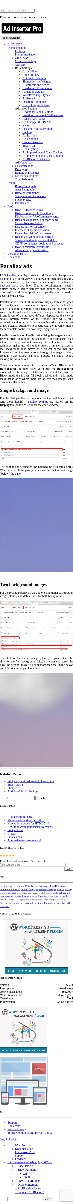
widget (69, 903)
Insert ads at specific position (32, 230)
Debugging (21, 169)
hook (2, 899)
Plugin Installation (25, 54)
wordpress (4, 906)
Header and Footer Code (37, 88)
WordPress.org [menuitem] (23, 1145)
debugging (64, 893)
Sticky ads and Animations (30, 196)
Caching (27, 132)
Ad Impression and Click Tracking (42, 152)
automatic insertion (10, 889)
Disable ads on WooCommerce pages (37, 216)
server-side (28, 903)
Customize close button (28, 223)
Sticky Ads (28, 145)
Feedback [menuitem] (20, 1158)
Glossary (20, 64)
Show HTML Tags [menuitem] (29, 1180)
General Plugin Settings (36, 105)
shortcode (48, 903)
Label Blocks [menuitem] (25, 1165)
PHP (61, 899)
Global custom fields (27, 176)
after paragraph (44, 886)
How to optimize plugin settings (34, 213)
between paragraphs (47, 889)
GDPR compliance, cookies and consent (39, 243)
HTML (14, 899)
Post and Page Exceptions (37, 128)
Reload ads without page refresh (34, 236)
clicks (2, 893)
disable (18, 896)
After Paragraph (24, 189)
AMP (54, 886)
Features (20, 51)
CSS (43, 892)
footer (47, 896)
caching (68, 889)
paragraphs (54, 899)
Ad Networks (23, 162)
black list (60, 889)
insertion (33, 900)
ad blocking (6, 886)
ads (27, 885)
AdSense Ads (30, 98)
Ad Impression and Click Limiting (42, 155)
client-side (11, 892)
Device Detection (32, 142)
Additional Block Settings (37, 111)
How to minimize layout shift (32, 246)
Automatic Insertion (34, 78)
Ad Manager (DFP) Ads (36, 122)
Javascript (43, 899)
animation (62, 886)
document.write (29, 896)
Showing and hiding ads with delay (36, 240)
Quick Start (21, 57)
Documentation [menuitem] (24, 1148)
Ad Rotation (29, 135)
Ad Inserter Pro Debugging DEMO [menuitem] (31, 1162)
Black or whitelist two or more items (36, 219)
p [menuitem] (26, 1173)
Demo (11, 182)
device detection (7, 896)
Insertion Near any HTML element (42, 115)
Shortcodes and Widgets (36, 81)
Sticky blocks (23, 199)
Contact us (13, 257)
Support (12, 1122)
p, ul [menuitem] (28, 1176)
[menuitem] (40, 1199)
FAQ (10, 206)
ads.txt (26, 125)
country (36, 893)
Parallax (11, 275)
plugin (11, 903)
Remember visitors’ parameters (33, 233)
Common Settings (25, 61)
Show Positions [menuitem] (27, 1169)
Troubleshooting (24, 179)
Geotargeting (30, 149)
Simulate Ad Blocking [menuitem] (31, 1192)
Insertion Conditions (34, 101)
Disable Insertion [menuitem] (28, 1184)
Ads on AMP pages (33, 118)
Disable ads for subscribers (31, 226)
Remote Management (27, 172)
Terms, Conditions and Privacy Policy (29, 1132)
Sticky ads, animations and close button (30, 781)
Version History (16, 253)
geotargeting (55, 896)
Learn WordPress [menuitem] (25, 1152)
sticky (56, 903)
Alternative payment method (31, 250)
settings (38, 903)
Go (68, 868)
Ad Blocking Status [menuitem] (29, 1188)
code (30, 893)
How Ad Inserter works (29, 209)
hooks (7, 900)
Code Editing (30, 71)
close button (22, 893)
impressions (24, 900)
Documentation (16, 47)
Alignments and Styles (35, 84)
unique (63, 903)
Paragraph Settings (33, 91)
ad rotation (18, 886)
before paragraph (29, 889)
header (65, 896)
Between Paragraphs (27, 192)
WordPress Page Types (36, 95)
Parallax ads (22, 203)
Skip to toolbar (8, 1139)
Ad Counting (30, 138)
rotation (19, 903)
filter (40, 896)
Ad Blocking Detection (36, 159)
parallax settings (38, 401)
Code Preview (30, 74)
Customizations (24, 165)
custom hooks (52, 893)
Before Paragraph (25, 186)
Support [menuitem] (19, 1155)
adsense (33, 886)
